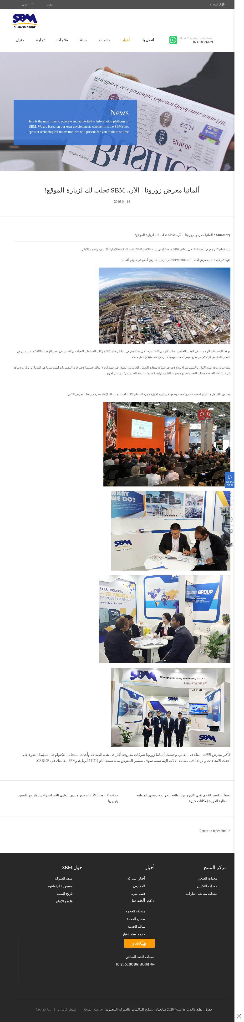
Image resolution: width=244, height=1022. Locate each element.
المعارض (139, 886)
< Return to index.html (214, 831)
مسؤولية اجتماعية (60, 886)
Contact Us (43, 1009)
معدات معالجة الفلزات (201, 894)
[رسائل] (229, 495)
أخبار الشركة (136, 878)
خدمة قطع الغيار (133, 934)
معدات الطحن (207, 878)
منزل (20, 40)
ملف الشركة (64, 878)
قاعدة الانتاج (64, 901)
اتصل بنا (148, 40)
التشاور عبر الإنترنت (229, 479)
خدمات (104, 40)
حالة (83, 40)
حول (24, 4)
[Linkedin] (229, 520)
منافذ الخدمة (136, 926)
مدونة (49, 4)
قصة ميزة (138, 894)
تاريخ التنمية (64, 894)
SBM (25, 21)
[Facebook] (229, 508)
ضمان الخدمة (136, 919)
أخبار (126, 40)
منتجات (62, 40)
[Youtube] (229, 532)
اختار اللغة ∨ (217, 4)
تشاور (135, 943)
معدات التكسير (207, 886)
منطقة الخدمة (135, 911)
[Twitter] (229, 545)
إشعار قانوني (67, 1009)
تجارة (40, 40)
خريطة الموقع (93, 1009)
